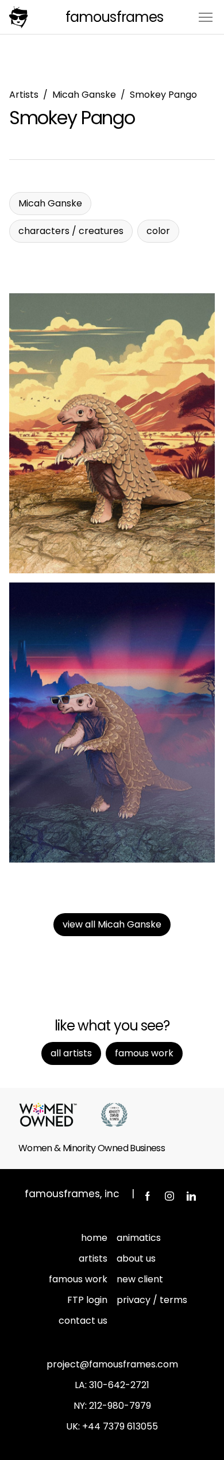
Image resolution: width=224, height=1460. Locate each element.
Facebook (147, 1196)
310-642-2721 (119, 1385)
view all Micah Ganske (112, 924)
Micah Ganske (84, 94)
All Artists (71, 1053)
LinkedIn (191, 1196)
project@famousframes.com (112, 1364)
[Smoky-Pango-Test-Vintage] (112, 433)
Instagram (169, 1196)
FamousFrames (114, 16)
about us (136, 1258)
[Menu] (206, 16)
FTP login (87, 1299)
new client (140, 1279)
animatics (139, 1237)
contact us (83, 1320)
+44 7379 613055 (120, 1426)
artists (93, 1258)
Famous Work (144, 1053)
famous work (78, 1279)
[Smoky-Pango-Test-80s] (112, 723)
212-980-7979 (120, 1405)
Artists (23, 94)
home (94, 1237)
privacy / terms (152, 1299)
